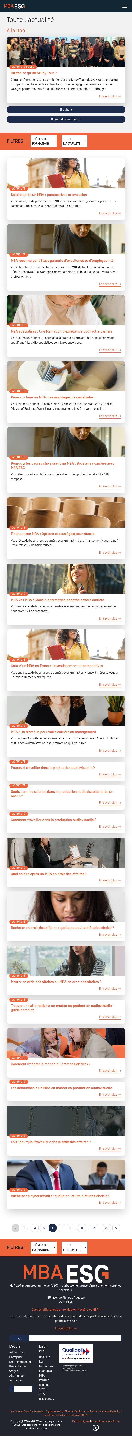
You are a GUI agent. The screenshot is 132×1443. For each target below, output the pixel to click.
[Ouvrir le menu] (125, 6)
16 (94, 1228)
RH (82, 1415)
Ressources (46, 1398)
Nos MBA (44, 1357)
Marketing (115, 1411)
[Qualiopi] (76, 1357)
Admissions (16, 1352)
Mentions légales (81, 1421)
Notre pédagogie (20, 1361)
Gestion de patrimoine (85, 1411)
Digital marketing (54, 1411)
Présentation (17, 1366)
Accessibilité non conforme (105, 1421)
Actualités (15, 1380)
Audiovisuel (16, 1411)
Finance (69, 1411)
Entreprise (16, 1357)
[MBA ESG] (14, 6)
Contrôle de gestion (34, 1411)
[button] (96, 1428)
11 (82, 1228)
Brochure (66, 109)
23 (106, 1228)
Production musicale (68, 1415)
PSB (87, 1415)
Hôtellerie (104, 1411)
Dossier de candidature (66, 119)
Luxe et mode (50, 1415)
